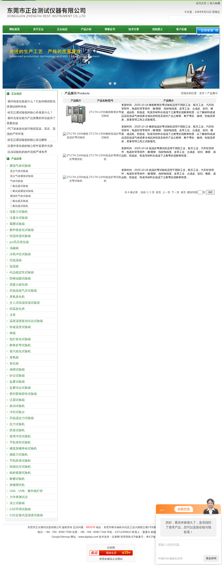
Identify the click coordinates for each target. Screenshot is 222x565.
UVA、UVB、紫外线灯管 (26, 491)
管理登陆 (125, 536)
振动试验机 (17, 406)
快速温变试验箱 (20, 327)
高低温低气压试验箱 (23, 290)
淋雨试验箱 (17, 369)
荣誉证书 (110, 29)
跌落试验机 (17, 430)
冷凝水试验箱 (19, 217)
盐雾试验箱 (17, 381)
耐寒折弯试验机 (20, 345)
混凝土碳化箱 (19, 284)
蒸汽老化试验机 (20, 351)
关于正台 (38, 29)
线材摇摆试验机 (20, 472)
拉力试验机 (17, 424)
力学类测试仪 (19, 497)
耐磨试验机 (17, 478)
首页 (201, 93)
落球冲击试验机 (20, 436)
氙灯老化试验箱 (20, 339)
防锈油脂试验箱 (20, 278)
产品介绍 (86, 29)
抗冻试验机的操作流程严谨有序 (27, 151)
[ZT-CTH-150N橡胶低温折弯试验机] (76, 137)
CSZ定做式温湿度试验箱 (26, 515)
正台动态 (62, 29)
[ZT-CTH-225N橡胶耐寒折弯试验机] (76, 123)
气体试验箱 (16, 181)
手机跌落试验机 (20, 460)
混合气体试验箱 (19, 171)
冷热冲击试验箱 (20, 254)
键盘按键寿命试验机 (23, 448)
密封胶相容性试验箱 (23, 393)
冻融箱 (14, 248)
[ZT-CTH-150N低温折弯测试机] (76, 159)
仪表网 (111, 547)
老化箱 (14, 363)
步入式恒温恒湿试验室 (25, 302)
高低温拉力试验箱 (22, 418)
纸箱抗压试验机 (20, 466)
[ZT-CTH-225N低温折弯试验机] (76, 180)
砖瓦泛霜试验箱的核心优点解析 (27, 139)
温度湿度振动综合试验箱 (26, 321)
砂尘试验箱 (17, 375)
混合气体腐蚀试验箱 (21, 176)
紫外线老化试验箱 (22, 230)
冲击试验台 (17, 412)
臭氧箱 (14, 357)
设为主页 (201, 3)
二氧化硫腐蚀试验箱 (21, 191)
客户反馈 (181, 29)
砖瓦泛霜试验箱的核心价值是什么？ (30, 112)
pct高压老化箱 (19, 242)
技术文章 (134, 29)
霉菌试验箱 (17, 223)
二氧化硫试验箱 (19, 186)
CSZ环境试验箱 (20, 509)
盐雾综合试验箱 (20, 387)
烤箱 (13, 333)
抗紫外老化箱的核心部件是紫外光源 (30, 145)
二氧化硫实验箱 (19, 200)
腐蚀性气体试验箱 (20, 196)
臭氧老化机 (17, 296)
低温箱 (14, 266)
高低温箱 (16, 260)
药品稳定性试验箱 (22, 272)
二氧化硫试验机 (19, 205)
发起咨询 (211, 558)
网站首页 (14, 29)
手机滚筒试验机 (20, 442)
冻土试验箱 (17, 503)
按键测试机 (17, 485)
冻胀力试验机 (19, 211)
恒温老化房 (17, 308)
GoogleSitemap (61, 536)
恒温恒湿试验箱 (20, 236)
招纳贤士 (157, 29)
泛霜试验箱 (17, 400)
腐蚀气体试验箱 (20, 165)
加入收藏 (215, 3)
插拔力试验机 (19, 454)
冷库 (13, 315)
